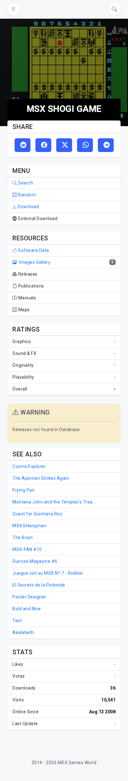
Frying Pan (23, 490)
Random (26, 194)
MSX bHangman (29, 525)
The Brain (22, 537)
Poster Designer (29, 596)
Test (17, 620)
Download (28, 206)
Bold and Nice (26, 608)
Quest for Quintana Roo (37, 513)
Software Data (33, 250)
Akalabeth (23, 632)
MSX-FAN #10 (27, 549)
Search (25, 182)
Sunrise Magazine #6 (34, 561)
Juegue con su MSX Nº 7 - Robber (47, 573)
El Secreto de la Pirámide (38, 584)
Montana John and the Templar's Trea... (54, 501)
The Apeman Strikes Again (40, 478)
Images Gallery (34, 262)
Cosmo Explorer (29, 466)
